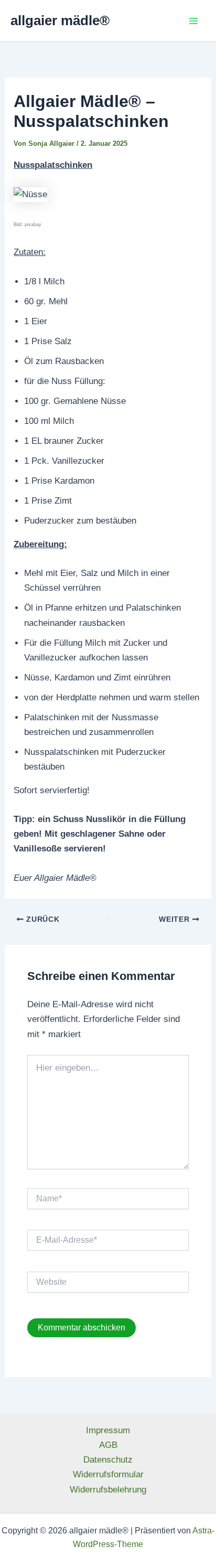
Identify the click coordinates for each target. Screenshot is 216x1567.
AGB (108, 1445)
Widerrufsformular (108, 1474)
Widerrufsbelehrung (108, 1490)
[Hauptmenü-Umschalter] (194, 21)
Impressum (108, 1430)
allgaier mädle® (60, 20)
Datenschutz (108, 1460)
